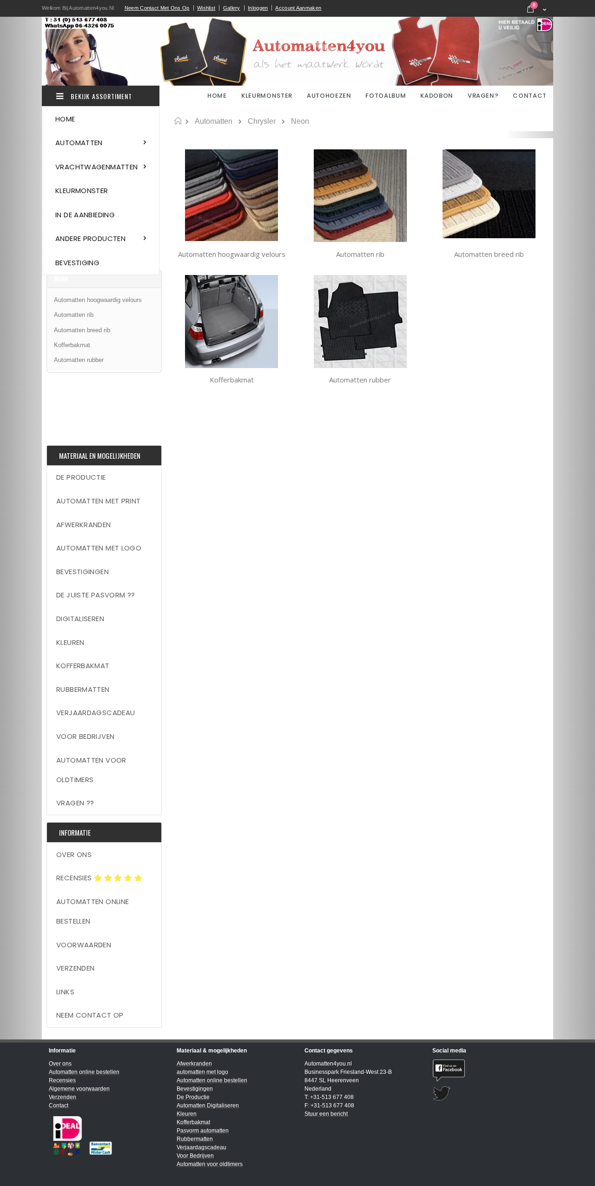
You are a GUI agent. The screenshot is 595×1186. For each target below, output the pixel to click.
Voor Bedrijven (85, 736)
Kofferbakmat (232, 379)
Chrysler (262, 121)
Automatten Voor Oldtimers (91, 769)
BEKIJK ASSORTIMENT (100, 96)
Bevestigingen (82, 571)
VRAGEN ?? (75, 803)
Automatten (213, 121)
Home (177, 121)
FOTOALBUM (385, 95)
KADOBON (436, 95)
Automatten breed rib (489, 254)
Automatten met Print (98, 501)
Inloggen (258, 8)
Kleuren (70, 642)
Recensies (75, 878)
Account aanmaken (298, 8)
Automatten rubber (360, 379)
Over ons (74, 854)
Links (65, 992)
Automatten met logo (98, 548)
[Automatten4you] (297, 51)
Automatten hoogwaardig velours (231, 254)
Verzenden (75, 968)
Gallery (231, 8)
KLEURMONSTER (266, 95)
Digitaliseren (80, 618)
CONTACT (530, 95)
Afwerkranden (83, 524)
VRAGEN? (483, 95)
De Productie (81, 477)
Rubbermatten (83, 689)
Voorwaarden (83, 945)
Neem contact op (90, 1015)
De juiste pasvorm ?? (95, 595)
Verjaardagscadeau (95, 712)
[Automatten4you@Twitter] (489, 1093)
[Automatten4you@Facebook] (489, 1070)
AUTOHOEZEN (329, 95)
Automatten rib (360, 254)
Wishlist (206, 8)
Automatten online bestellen (92, 911)
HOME (217, 95)
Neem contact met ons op (157, 8)
